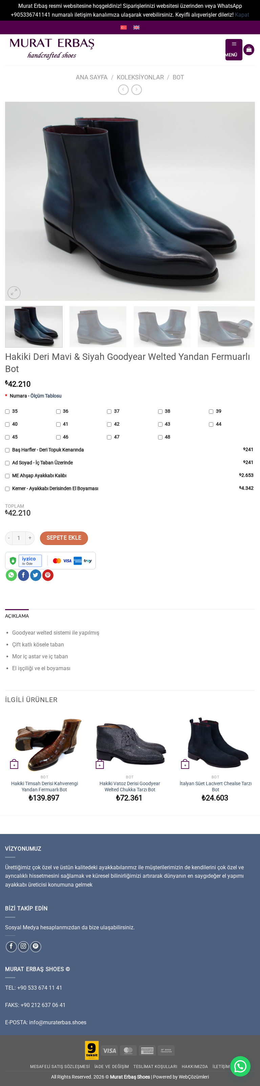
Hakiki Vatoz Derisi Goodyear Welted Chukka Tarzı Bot (130, 787)
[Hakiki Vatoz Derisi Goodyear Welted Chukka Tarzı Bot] (129, 742)
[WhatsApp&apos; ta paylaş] (11, 575)
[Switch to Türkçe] (123, 27)
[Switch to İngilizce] (136, 27)
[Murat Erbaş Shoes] (112, 49)
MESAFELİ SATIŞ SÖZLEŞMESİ (60, 1066)
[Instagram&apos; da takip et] (23, 946)
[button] (240, 1066)
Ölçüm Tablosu (46, 396)
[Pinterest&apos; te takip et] (35, 946)
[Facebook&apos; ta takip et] (11, 946)
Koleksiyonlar (140, 77)
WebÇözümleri (194, 1077)
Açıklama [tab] (17, 616)
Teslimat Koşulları (155, 1066)
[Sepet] (248, 49)
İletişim (221, 1066)
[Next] (241, 201)
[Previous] (19, 201)
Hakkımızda (195, 1066)
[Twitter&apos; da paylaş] (35, 575)
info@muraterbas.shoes (57, 1022)
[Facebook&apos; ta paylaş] (23, 575)
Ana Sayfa (92, 77)
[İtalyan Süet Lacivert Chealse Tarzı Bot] (215, 742)
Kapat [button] (242, 15)
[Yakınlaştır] (14, 292)
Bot (178, 77)
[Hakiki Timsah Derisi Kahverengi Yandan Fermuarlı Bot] (44, 742)
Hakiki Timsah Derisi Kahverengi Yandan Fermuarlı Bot (44, 787)
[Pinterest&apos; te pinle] (47, 575)
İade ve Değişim (111, 1066)
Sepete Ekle (64, 538)
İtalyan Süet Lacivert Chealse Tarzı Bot (216, 787)
